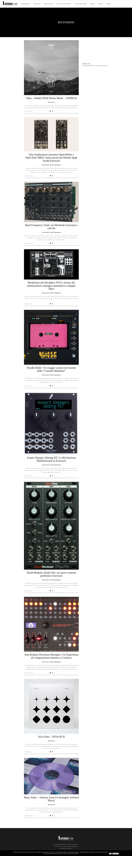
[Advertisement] (94, 49)
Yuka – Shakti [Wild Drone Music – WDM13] (51, 98)
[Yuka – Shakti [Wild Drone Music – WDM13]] (51, 67)
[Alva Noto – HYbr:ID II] (51, 706)
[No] (130, 853)
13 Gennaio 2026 (28, 111)
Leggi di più (115, 853)
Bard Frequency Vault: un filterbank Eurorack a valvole (51, 227)
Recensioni (51, 102)
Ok (110, 853)
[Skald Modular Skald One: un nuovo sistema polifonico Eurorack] (51, 526)
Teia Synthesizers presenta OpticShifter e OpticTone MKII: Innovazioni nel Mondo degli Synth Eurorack (51, 157)
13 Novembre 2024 (28, 175)
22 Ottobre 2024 (28, 590)
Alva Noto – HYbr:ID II (51, 736)
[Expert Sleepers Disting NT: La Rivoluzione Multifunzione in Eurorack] (51, 423)
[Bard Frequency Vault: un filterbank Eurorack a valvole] (51, 202)
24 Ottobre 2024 (28, 476)
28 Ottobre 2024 (28, 304)
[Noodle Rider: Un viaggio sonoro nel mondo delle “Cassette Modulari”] (51, 337)
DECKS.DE (87, 63)
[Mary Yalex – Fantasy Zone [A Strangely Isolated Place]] (51, 776)
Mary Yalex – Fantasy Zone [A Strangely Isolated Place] (51, 799)
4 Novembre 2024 (28, 243)
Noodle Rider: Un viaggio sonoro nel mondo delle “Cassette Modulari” (51, 369)
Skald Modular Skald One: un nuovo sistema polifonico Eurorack (51, 574)
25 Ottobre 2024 (28, 386)
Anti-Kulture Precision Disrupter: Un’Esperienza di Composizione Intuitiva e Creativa (51, 656)
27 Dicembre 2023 (28, 673)
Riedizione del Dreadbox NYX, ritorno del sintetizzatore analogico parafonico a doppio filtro (51, 285)
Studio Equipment (55, 165)
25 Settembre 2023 (28, 815)
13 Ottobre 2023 (28, 752)
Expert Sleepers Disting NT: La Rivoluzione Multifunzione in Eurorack (51, 459)
